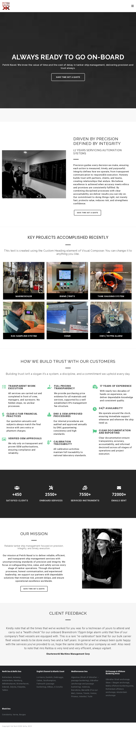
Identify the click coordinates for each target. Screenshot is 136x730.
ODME (67, 336)
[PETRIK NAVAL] (6, 5)
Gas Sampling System (24, 336)
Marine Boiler (24, 296)
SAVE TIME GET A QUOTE (68, 77)
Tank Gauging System (111, 296)
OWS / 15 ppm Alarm (110, 336)
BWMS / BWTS (67, 296)
